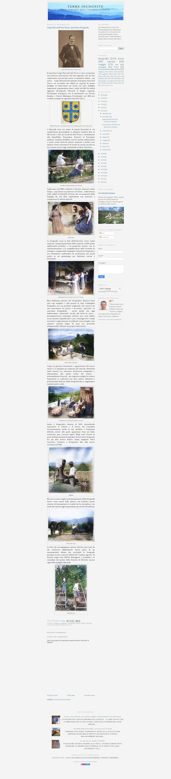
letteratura (117, 78)
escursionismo (104, 69)
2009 (102, 182)
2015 (102, 169)
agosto (105, 134)
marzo (105, 146)
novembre (106, 117)
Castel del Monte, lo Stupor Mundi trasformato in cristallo (92, 717)
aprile (105, 143)
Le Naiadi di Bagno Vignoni (92, 741)
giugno (105, 137)
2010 (102, 179)
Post (102, 233)
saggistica (105, 74)
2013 (102, 176)
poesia (117, 69)
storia (83, 623)
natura (114, 74)
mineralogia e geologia (105, 81)
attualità (102, 85)
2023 (102, 104)
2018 (102, 160)
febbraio (105, 150)
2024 (102, 101)
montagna (102, 67)
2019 (102, 157)
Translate (114, 291)
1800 (109, 78)
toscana (89, 623)
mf (113, 301)
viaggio (102, 64)
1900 (102, 83)
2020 (102, 153)
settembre (106, 131)
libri (108, 76)
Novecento (71, 623)
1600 (122, 81)
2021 (102, 111)
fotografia (63, 623)
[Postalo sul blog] (72, 621)
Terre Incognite (86, 6)
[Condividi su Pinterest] (79, 621)
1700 (122, 83)
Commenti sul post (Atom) (62, 699)
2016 (102, 166)
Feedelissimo (58, 758)
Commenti (104, 237)
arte (116, 65)
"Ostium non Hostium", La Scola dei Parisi (92, 729)
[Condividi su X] (75, 621)
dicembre (106, 113)
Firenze (56, 623)
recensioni (115, 83)
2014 (102, 172)
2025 (102, 98)
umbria (109, 85)
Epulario (88, 147)
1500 (117, 81)
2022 (102, 107)
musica (108, 83)
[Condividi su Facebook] (77, 621)
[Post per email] (67, 621)
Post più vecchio (89, 695)
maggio (105, 140)
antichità (101, 78)
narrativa (121, 72)
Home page (71, 695)
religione (101, 72)
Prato (78, 623)
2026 (102, 95)
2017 (102, 163)
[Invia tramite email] (70, 621)
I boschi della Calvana (106, 193)
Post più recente (52, 695)
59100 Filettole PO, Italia (63, 625)
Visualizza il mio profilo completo (109, 319)
